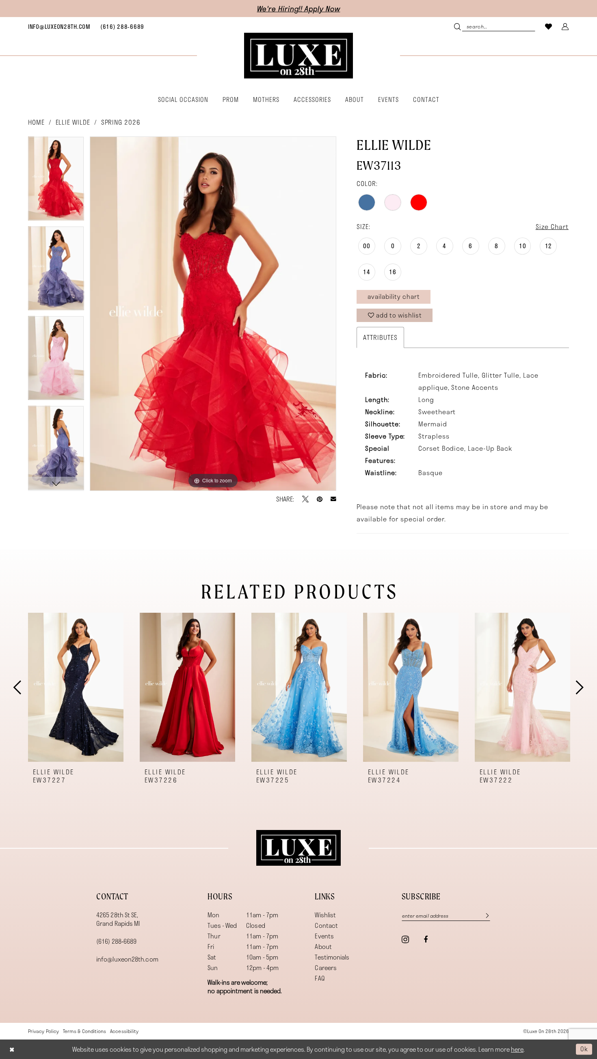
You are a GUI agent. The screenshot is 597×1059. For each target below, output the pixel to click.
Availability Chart (394, 296)
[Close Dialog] (12, 1049)
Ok (584, 1049)
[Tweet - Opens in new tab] (305, 499)
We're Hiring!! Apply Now (298, 8)
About (323, 946)
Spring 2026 (121, 122)
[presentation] (75, 687)
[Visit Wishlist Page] (548, 26)
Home (36, 122)
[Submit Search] (458, 26)
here (517, 1049)
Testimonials (332, 957)
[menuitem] (59, 26)
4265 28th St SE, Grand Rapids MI (118, 919)
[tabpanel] (56, 181)
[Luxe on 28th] (298, 848)
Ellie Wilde (73, 122)
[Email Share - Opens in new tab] (333, 499)
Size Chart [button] (552, 226)
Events (324, 936)
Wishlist (325, 915)
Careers (326, 968)
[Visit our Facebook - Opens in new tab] (426, 939)
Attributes (380, 337)
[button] (565, 26)
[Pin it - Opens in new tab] (319, 499)
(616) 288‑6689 (116, 941)
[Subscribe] (483, 916)
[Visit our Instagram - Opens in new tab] (405, 939)
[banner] (298, 56)
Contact (326, 925)
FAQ (319, 978)
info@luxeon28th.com (127, 959)
